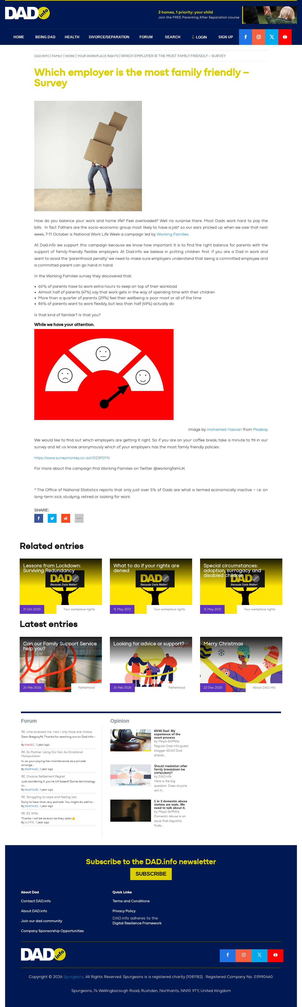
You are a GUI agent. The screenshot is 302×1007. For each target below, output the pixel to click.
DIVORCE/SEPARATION (109, 37)
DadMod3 (31, 789)
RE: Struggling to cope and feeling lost (48, 797)
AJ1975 (29, 822)
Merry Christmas (223, 643)
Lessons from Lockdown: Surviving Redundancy (52, 568)
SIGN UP (225, 37)
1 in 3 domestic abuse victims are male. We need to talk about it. (170, 804)
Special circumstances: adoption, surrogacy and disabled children (232, 570)
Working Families (173, 234)
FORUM (146, 37)
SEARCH (172, 37)
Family (57, 56)
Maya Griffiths (169, 741)
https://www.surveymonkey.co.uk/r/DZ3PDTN (72, 458)
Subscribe (151, 874)
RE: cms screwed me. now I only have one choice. (57, 731)
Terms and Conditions (131, 901)
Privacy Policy (124, 911)
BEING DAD (45, 37)
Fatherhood (86, 687)
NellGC (29, 744)
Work (70, 56)
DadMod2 (31, 769)
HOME (18, 37)
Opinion (119, 721)
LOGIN (201, 37)
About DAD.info (264, 687)
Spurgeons (73, 977)
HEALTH (72, 37)
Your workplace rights (98, 56)
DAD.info (41, 56)
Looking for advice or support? (148, 643)
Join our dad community (41, 921)
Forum (29, 721)
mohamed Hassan (224, 430)
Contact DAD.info (36, 901)
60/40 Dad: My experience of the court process (167, 734)
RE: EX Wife (29, 813)
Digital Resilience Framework (137, 923)
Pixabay (260, 430)
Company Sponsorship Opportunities (52, 931)
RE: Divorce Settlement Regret (43, 776)
